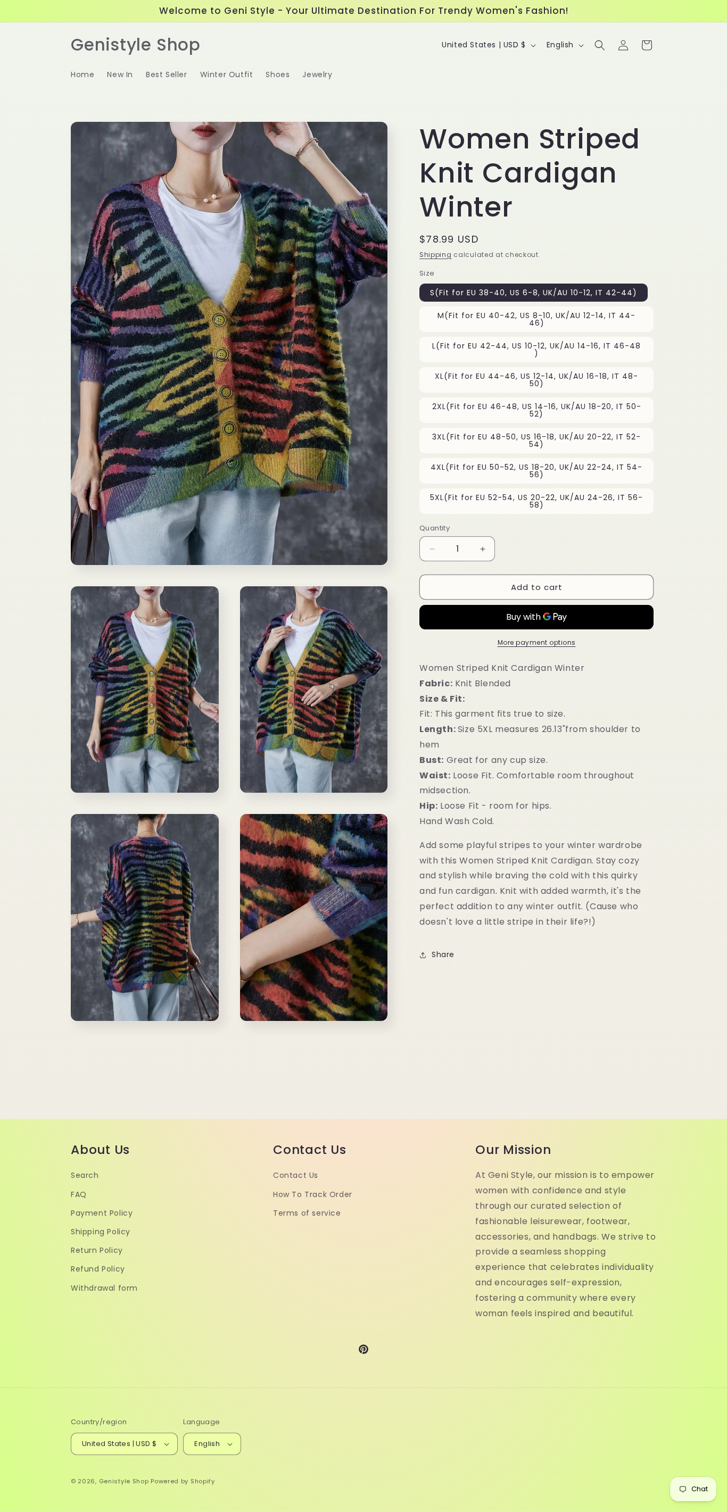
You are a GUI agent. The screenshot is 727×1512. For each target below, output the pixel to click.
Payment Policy (102, 1213)
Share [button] (443, 954)
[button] (600, 45)
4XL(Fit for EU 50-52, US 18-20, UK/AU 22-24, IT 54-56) (536, 471)
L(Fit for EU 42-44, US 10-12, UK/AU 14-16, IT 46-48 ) (536, 349)
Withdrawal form (104, 1288)
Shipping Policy (100, 1232)
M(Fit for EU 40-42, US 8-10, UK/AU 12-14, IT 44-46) (536, 319)
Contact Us (295, 1175)
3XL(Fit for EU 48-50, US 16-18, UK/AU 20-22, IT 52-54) (536, 440)
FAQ (79, 1194)
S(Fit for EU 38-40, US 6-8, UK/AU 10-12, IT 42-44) (533, 292)
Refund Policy (98, 1269)
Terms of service (307, 1213)
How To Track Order (312, 1194)
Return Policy (97, 1250)
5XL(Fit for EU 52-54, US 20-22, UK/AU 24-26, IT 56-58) (536, 501)
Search (85, 1175)
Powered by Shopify (183, 1481)
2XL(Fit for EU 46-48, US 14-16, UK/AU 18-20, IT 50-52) (536, 410)
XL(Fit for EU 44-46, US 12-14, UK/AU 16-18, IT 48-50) (536, 380)
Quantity (434, 528)
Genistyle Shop (124, 1481)
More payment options (537, 642)
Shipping (435, 254)
